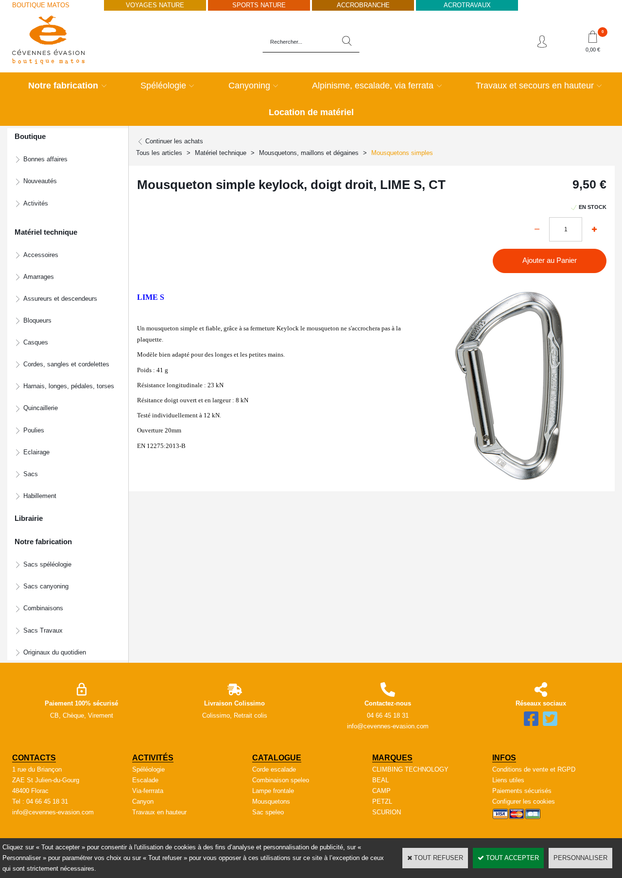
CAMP (381, 790)
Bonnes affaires (45, 159)
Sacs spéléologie (47, 564)
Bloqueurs (37, 320)
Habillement (39, 495)
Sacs (30, 474)
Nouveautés (40, 181)
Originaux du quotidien (54, 652)
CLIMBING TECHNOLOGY (410, 769)
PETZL (382, 801)
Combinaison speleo (280, 780)
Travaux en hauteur (159, 812)
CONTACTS (34, 758)
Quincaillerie (40, 408)
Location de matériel (311, 112)
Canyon (143, 801)
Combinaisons (43, 608)
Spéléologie (163, 85)
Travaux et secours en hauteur (535, 85)
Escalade (145, 780)
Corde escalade (274, 769)
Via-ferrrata (147, 790)
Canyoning (249, 85)
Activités (35, 203)
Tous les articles (159, 152)
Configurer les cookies (523, 801)
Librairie (29, 518)
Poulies (33, 430)
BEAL (380, 780)
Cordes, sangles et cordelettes (66, 364)
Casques (35, 342)
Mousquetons (271, 801)
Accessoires (40, 254)
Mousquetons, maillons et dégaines (309, 152)
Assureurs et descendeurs (60, 298)
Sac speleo (268, 812)
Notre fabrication (63, 85)
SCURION (386, 812)
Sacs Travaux (43, 630)
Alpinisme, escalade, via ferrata (372, 85)
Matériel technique (220, 152)
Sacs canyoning (46, 586)
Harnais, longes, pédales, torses (68, 386)
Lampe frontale (273, 790)
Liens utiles (508, 780)
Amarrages (38, 276)
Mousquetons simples (402, 152)
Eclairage (36, 452)
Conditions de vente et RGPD (533, 769)
